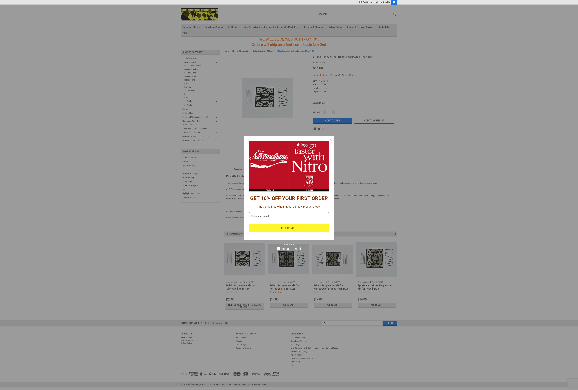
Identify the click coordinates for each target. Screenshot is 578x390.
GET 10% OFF (289, 228)
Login (376, 2)
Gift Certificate (365, 2)
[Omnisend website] (289, 247)
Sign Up (386, 2)
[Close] (330, 139)
